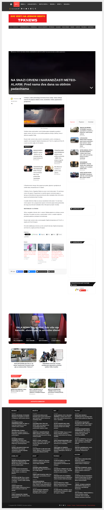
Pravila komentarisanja (81, 505)
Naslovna (14, 52)
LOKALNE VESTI (31, 4)
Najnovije (72, 122)
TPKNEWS (15, 98)
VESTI (16, 4)
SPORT (59, 4)
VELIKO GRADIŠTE (42, 27)
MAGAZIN (66, 4)
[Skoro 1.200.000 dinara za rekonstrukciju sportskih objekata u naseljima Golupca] (37, 383)
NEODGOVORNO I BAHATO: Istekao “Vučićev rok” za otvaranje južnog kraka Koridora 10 (38, 154)
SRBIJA (23, 4)
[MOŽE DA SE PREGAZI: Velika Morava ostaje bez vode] (19, 383)
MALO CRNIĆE (65, 27)
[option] (38, 328)
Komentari (90, 122)
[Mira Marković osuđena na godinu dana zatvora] (49, 168)
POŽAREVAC (34, 27)
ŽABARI (72, 27)
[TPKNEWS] (28, 18)
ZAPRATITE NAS (77, 242)
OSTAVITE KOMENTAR (38, 401)
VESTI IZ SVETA (43, 4)
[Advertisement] (52, 39)
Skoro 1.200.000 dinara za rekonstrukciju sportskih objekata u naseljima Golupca (37, 391)
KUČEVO (78, 27)
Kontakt (69, 505)
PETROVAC (51, 27)
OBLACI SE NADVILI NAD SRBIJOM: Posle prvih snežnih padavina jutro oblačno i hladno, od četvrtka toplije (58, 254)
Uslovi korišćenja (91, 505)
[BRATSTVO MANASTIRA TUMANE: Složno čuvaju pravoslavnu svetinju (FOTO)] (56, 383)
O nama (73, 505)
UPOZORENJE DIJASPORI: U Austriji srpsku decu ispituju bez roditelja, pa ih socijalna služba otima (86, 165)
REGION (52, 4)
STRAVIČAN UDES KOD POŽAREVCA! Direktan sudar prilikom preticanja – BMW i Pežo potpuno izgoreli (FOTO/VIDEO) (59, 156)
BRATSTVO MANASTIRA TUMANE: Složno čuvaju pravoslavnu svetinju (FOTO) (55, 391)
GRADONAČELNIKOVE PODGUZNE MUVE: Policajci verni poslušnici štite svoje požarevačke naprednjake (38, 172)
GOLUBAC (58, 27)
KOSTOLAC (90, 27)
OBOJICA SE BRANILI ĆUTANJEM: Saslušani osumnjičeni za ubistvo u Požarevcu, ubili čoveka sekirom (86, 131)
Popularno (81, 122)
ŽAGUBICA (84, 27)
